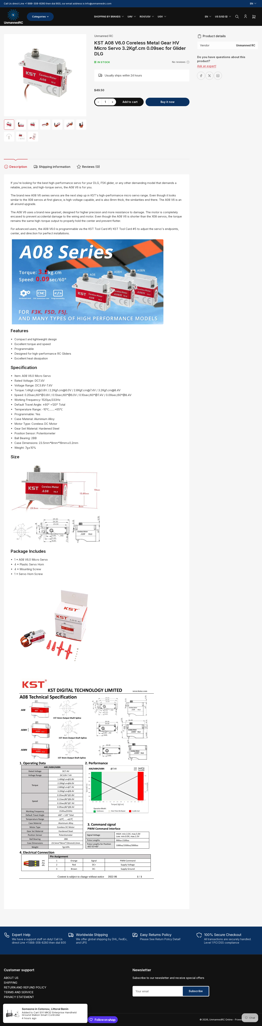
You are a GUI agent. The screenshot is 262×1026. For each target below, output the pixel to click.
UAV (130, 16)
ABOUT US (11, 978)
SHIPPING (10, 982)
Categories (39, 16)
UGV (160, 16)
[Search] (237, 16)
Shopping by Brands (107, 16)
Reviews (91, 167)
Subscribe (196, 991)
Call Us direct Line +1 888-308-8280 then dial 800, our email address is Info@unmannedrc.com (57, 3)
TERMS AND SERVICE (18, 992)
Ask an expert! (206, 66)
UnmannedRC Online (221, 1019)
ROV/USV (145, 16)
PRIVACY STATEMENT (19, 997)
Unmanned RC (103, 36)
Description (18, 167)
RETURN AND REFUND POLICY (25, 987)
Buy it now (168, 101)
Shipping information (54, 167)
